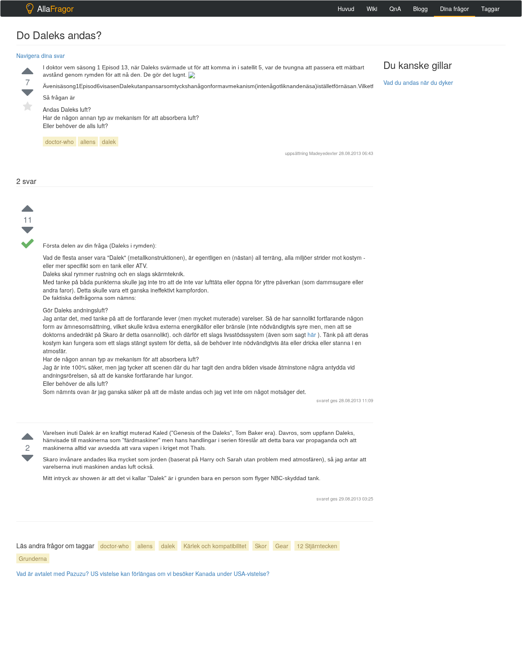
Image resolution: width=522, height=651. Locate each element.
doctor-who (59, 141)
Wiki (372, 8)
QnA (395, 8)
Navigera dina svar (40, 55)
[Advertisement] (444, 215)
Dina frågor (454, 8)
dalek (109, 141)
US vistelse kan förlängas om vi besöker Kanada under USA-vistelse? (180, 573)
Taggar (490, 8)
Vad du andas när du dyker (418, 82)
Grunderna (33, 558)
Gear (281, 546)
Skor (261, 546)
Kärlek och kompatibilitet (215, 546)
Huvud (346, 8)
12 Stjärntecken (317, 546)
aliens (87, 141)
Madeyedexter (323, 153)
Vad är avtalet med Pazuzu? (52, 573)
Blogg (420, 8)
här (312, 334)
